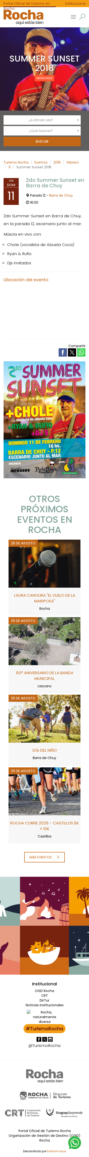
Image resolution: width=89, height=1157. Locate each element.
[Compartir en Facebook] (63, 352)
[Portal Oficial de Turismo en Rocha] (21, 17)
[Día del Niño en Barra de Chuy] (44, 718)
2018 (57, 162)
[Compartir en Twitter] (72, 352)
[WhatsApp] (75, 1142)
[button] (82, 17)
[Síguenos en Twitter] (45, 1039)
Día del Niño (45, 750)
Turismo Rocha (16, 162)
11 (9, 167)
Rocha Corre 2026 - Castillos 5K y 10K (44, 826)
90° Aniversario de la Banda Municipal (44, 675)
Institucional (75, 3)
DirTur (44, 1000)
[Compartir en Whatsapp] (81, 352)
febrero (72, 162)
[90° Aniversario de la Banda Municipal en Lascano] (44, 641)
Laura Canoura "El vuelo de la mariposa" (44, 598)
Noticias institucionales (45, 1005)
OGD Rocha (44, 990)
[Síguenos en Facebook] (39, 1039)
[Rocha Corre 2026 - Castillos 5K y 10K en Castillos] (44, 791)
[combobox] (42, 120)
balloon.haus (56, 1151)
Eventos (40, 162)
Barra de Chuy (61, 195)
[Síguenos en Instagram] (50, 1039)
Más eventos (41, 857)
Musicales (44, 78)
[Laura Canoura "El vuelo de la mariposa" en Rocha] (44, 563)
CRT (44, 995)
